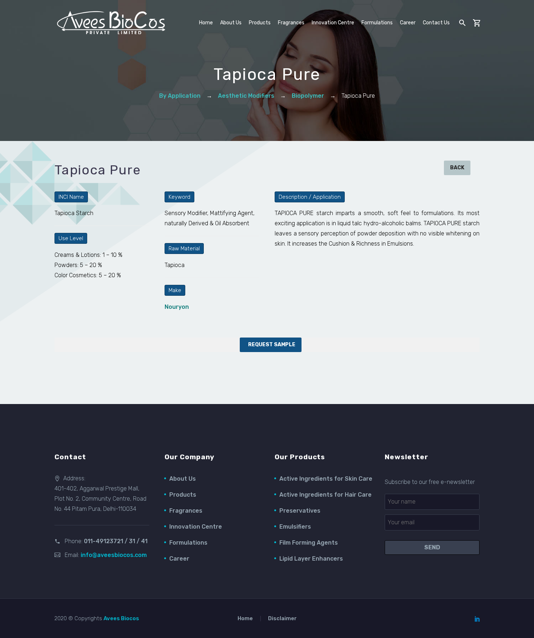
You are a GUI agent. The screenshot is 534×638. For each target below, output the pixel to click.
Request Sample (271, 345)
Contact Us (436, 23)
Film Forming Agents (308, 542)
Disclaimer (282, 618)
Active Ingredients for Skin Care (325, 478)
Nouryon (177, 306)
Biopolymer (308, 95)
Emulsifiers (295, 526)
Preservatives (299, 510)
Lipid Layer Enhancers (311, 558)
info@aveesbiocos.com (114, 555)
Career (408, 23)
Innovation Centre (333, 23)
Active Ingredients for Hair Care (325, 494)
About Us (182, 478)
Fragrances (291, 23)
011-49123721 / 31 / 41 (115, 541)
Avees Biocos (121, 618)
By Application (180, 95)
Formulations (377, 23)
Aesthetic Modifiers (246, 95)
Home (206, 23)
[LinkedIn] (477, 619)
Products (182, 494)
